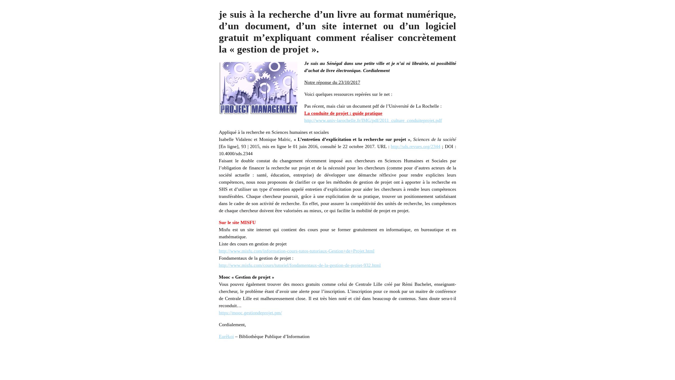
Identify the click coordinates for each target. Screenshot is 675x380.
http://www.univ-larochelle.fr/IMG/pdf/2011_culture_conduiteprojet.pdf (373, 120)
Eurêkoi (226, 336)
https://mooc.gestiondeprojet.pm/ (250, 312)
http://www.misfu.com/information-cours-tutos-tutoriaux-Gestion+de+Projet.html (296, 251)
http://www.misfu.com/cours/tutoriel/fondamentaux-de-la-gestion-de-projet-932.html (300, 265)
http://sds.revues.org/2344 (415, 146)
